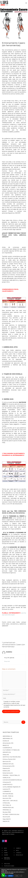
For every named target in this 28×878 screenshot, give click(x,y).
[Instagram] (6, 841)
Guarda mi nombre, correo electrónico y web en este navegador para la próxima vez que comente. (14, 704)
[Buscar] (23, 722)
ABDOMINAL (6, 736)
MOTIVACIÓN (7, 793)
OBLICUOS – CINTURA (9, 800)
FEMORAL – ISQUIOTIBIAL (10, 775)
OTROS (5, 803)
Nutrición (5, 798)
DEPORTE (6, 752)
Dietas (4, 754)
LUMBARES (6, 791)
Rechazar (10, 875)
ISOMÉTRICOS (7, 784)
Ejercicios (5, 761)
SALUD (5, 816)
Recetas (5, 812)
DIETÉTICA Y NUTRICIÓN (10, 757)
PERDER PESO (7, 807)
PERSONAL (6, 810)
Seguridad (6, 819)
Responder (7, 661)
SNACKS (5, 821)
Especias (5, 768)
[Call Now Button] (3, 875)
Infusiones (6, 782)
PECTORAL (6, 805)
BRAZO (5, 745)
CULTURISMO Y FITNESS (10, 750)
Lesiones (5, 789)
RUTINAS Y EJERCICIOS (9, 814)
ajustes (11, 873)
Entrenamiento (7, 766)
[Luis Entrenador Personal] (4, 3)
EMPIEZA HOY (7, 763)
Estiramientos (7, 773)
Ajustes (16, 875)
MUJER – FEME (7, 796)
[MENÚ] (26, 3)
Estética (5, 770)
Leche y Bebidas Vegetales (11, 786)
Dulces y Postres (8, 759)
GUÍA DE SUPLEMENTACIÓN (11, 780)
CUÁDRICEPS (6, 747)
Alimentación (7, 743)
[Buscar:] (12, 722)
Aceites (5, 740)
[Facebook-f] (3, 841)
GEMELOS (5, 777)
